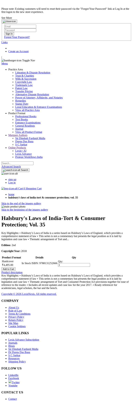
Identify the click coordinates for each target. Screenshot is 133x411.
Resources (14, 358)
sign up (12, 179)
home (11, 194)
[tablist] (66, 272)
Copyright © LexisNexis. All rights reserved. (29, 293)
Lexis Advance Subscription (23, 339)
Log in (12, 182)
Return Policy (15, 320)
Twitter (16, 382)
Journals (12, 342)
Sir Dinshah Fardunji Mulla (23, 349)
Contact (12, 398)
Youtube (12, 385)
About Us (13, 307)
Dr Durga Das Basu (19, 352)
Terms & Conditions (19, 313)
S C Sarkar (14, 355)
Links (4, 42)
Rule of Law (15, 310)
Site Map (13, 323)
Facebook (13, 378)
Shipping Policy (17, 361)
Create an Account (18, 51)
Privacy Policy (16, 316)
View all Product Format (28, 132)
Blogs (11, 345)
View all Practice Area (27, 110)
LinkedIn (13, 375)
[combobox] (17, 163)
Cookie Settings (17, 326)
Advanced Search (11, 166)
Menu (4, 63)
